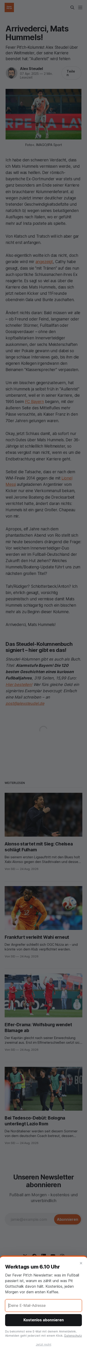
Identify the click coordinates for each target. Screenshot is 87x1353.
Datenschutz (73, 1335)
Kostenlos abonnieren (43, 1320)
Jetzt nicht (43, 1344)
